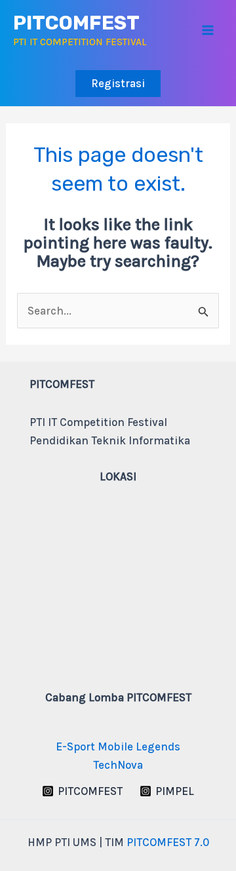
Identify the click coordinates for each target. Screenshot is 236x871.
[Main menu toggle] (208, 31)
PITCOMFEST (76, 23)
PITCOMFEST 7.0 (168, 842)
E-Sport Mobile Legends (118, 746)
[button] (118, 83)
